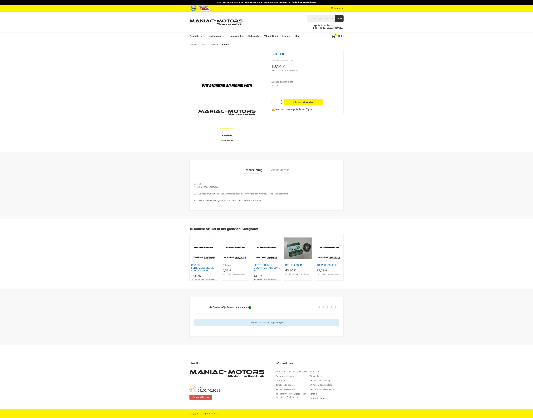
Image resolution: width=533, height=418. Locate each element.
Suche (339, 18)
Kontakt (313, 393)
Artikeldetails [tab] (280, 170)
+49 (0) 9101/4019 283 (331, 28)
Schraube (227, 265)
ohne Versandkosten (291, 70)
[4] (331, 307)
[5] (335, 307)
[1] (319, 307)
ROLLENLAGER (293, 265)
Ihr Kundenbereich (318, 398)
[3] (327, 307)
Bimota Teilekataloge (285, 389)
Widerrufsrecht (317, 376)
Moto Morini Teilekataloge (322, 389)
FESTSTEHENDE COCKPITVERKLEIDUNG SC (266, 268)
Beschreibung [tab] (253, 170)
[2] (323, 307)
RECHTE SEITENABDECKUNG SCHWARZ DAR (202, 268)
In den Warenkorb (305, 102)
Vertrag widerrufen (201, 397)
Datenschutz (281, 380)
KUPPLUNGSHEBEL (327, 265)
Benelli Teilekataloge (285, 385)
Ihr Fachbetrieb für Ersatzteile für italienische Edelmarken (291, 395)
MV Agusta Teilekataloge (321, 385)
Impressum (315, 371)
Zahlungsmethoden (285, 376)
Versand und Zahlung (320, 380)
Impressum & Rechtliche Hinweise (291, 371)
